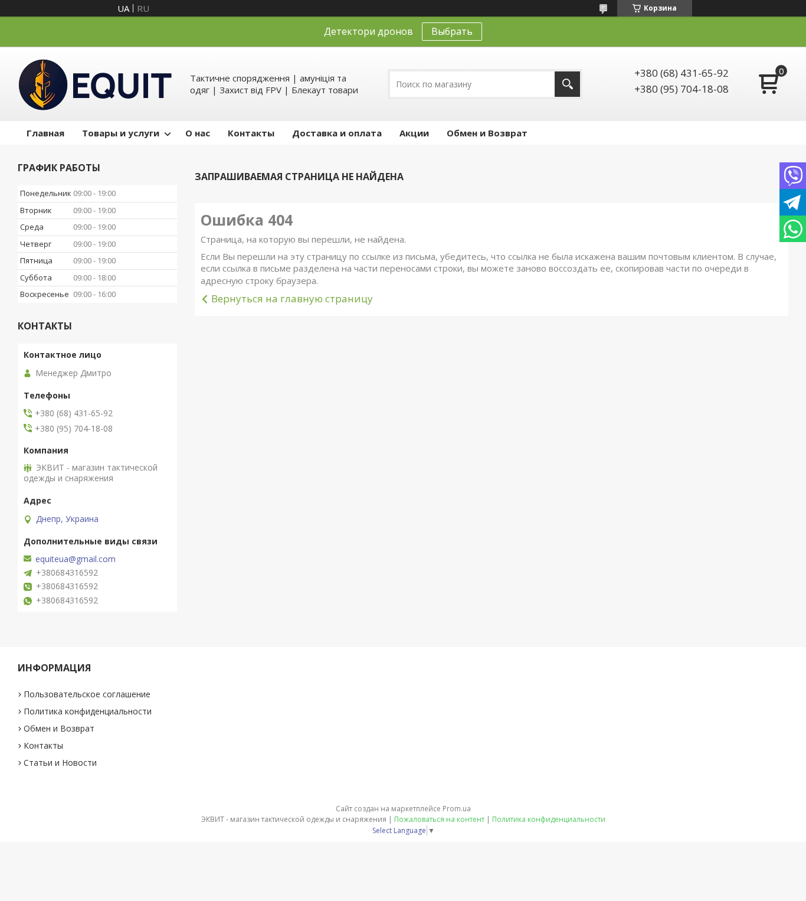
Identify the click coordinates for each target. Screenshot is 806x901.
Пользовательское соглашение (87, 694)
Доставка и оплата (337, 133)
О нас (197, 133)
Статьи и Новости (60, 762)
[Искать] (567, 84)
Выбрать (452, 31)
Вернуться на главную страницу (292, 298)
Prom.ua (457, 809)
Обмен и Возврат (487, 133)
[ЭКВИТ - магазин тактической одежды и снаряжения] (95, 84)
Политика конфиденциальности (88, 711)
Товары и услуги (120, 133)
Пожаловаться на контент (439, 819)
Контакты (251, 133)
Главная (45, 133)
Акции (414, 133)
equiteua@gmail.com (75, 559)
